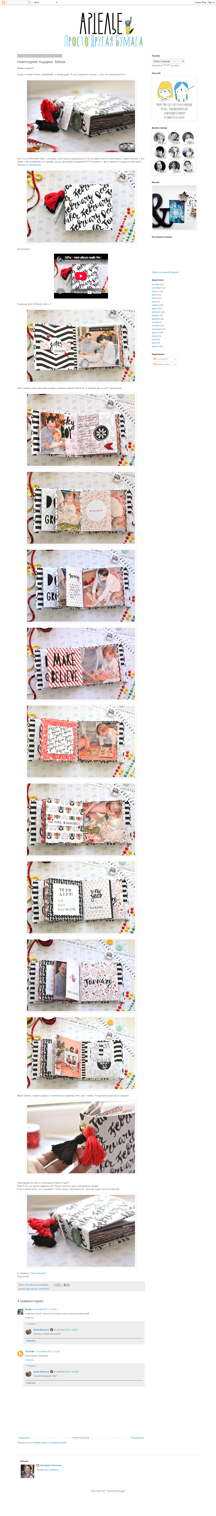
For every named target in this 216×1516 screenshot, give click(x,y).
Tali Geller (30, 1351)
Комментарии (162, 364)
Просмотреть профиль (47, 1470)
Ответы (32, 1324)
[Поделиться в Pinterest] (68, 1285)
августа (155, 291)
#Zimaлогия (35, 165)
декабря (156, 319)
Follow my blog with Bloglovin (165, 272)
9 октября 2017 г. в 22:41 (45, 1309)
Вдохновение (31, 1289)
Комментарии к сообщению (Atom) (50, 1442)
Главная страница (80, 1438)
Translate (174, 65)
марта (155, 308)
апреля (155, 305)
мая (154, 302)
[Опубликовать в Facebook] (65, 1285)
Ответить (29, 1318)
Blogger (121, 1491)
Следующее (24, 1438)
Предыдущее (137, 1438)
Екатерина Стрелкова (50, 1465)
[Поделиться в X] (62, 1285)
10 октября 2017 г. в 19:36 (66, 1372)
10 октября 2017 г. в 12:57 (48, 1351)
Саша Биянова (37, 1273)
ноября (155, 322)
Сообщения (162, 359)
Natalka (29, 1309)
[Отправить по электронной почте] (55, 1285)
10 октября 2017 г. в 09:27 (66, 1330)
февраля (156, 312)
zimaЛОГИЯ (43, 1289)
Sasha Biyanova (41, 1330)
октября (156, 284)
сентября (156, 288)
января (155, 315)
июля (154, 295)
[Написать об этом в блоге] (58, 1285)
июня (154, 298)
